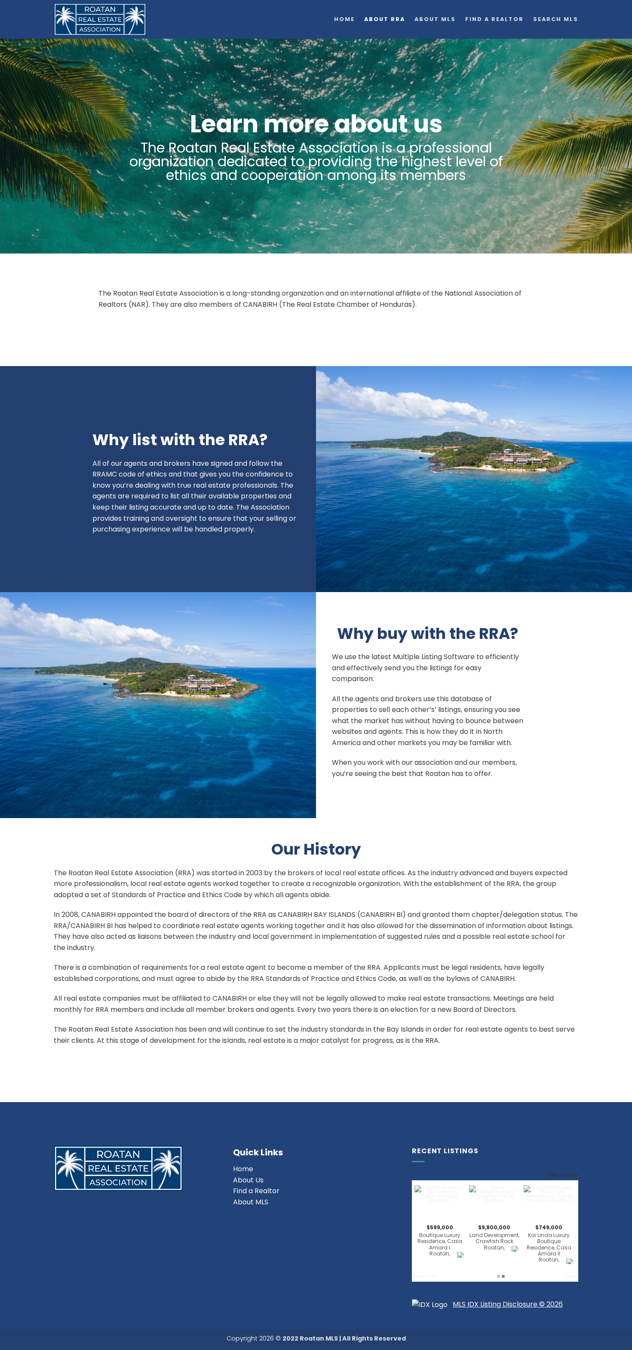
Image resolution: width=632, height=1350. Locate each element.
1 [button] (495, 1276)
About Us (248, 1180)
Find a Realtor (494, 19)
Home (344, 19)
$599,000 (439, 1240)
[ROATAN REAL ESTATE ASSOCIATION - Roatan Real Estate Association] (108, 19)
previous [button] (425, 1276)
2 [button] (500, 1276)
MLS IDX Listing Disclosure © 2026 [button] (508, 1304)
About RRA (384, 19)
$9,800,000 (494, 1237)
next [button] (571, 1276)
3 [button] (505, 1276)
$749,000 (549, 1243)
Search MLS (555, 19)
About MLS (435, 19)
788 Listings (562, 1175)
